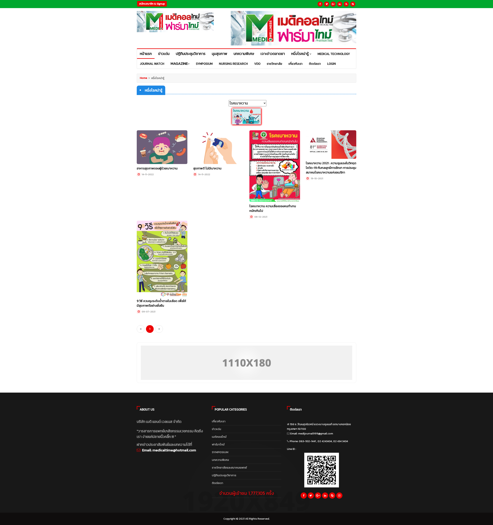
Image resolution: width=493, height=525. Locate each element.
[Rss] (346, 4)
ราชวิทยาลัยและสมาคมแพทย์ (229, 467)
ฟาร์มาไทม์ (218, 444)
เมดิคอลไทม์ (219, 436)
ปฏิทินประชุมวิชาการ (224, 475)
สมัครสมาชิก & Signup (152, 4)
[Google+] (333, 4)
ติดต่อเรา (217, 483)
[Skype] (352, 4)
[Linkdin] (339, 4)
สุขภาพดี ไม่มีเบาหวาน (207, 168)
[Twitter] (326, 4)
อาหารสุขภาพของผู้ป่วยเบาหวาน (157, 168)
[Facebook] (320, 4)
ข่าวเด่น (216, 429)
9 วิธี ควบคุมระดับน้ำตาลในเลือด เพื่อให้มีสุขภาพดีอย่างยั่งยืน (161, 303)
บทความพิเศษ (220, 460)
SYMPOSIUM (220, 452)
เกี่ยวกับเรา (219, 421)
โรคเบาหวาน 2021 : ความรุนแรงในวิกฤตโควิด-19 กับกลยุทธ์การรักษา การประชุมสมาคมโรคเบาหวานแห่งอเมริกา (331, 168)
